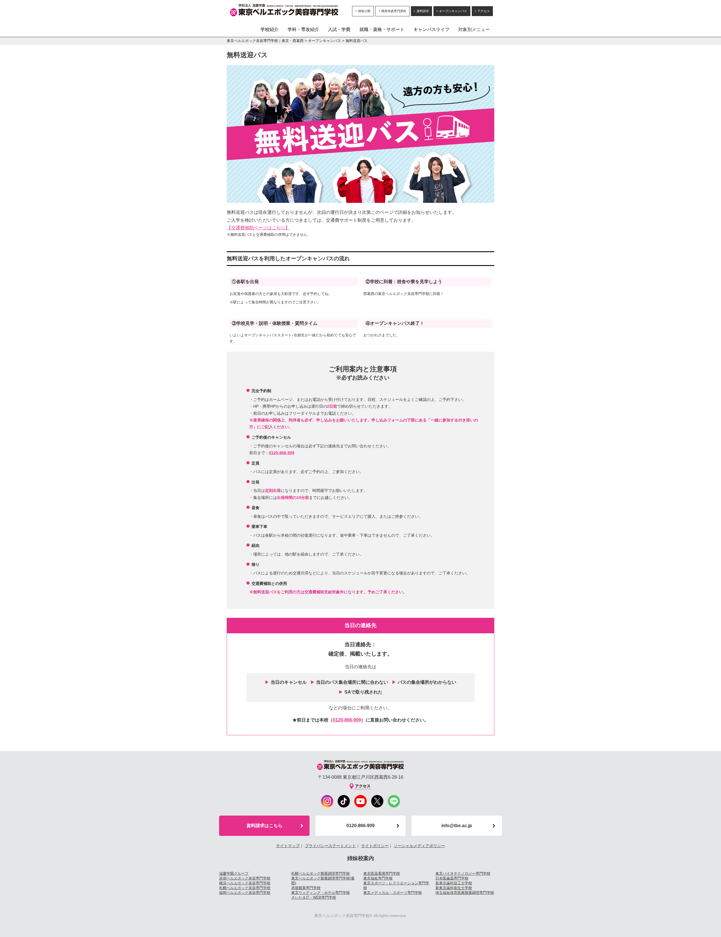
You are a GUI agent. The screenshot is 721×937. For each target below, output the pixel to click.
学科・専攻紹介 (303, 29)
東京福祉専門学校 (378, 878)
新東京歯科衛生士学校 (453, 888)
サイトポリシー (375, 845)
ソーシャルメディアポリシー (419, 845)
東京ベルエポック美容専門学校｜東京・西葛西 (265, 41)
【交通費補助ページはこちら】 (258, 227)
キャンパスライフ (431, 29)
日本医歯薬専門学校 (451, 878)
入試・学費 (339, 29)
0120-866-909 (281, 452)
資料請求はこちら (264, 825)
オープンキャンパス (453, 11)
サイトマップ (288, 845)
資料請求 (423, 11)
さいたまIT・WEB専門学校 (313, 897)
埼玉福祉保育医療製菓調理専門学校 (464, 893)
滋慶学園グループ (233, 873)
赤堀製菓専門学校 (306, 888)
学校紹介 (270, 29)
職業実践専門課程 (393, 11)
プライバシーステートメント (330, 845)
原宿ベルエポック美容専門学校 (244, 878)
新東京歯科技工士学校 (453, 883)
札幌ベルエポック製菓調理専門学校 (320, 873)
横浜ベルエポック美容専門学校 (244, 883)
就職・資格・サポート (381, 29)
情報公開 (364, 11)
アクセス (483, 11)
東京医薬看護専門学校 (381, 873)
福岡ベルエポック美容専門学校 (244, 893)
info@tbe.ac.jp (456, 825)
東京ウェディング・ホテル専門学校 (320, 893)
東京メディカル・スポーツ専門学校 (392, 893)
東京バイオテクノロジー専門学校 (462, 873)
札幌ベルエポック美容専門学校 (244, 888)
